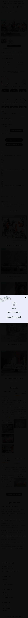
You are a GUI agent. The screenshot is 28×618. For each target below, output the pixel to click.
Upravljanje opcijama (14, 319)
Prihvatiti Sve (14, 316)
